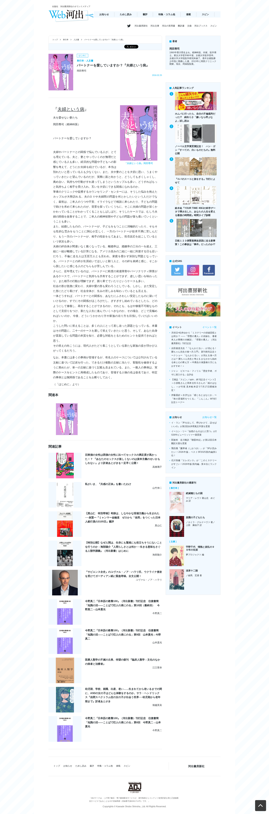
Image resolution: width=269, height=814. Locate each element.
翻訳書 (181, 26)
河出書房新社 (141, 26)
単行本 (65, 40)
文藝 (189, 26)
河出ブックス (201, 26)
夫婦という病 (70, 109)
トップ (55, 40)
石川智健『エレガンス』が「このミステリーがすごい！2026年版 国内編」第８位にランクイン (194, 464)
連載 (188, 14)
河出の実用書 (168, 26)
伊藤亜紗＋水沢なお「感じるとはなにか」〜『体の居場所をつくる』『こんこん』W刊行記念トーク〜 (194, 399)
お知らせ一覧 (209, 417)
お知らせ (104, 14)
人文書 (76, 40)
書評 (145, 14)
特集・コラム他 (166, 14)
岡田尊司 (174, 48)
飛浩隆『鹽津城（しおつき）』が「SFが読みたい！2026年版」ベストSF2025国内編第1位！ (194, 452)
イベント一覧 (209, 327)
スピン (205, 14)
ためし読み (126, 14)
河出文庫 (154, 26)
